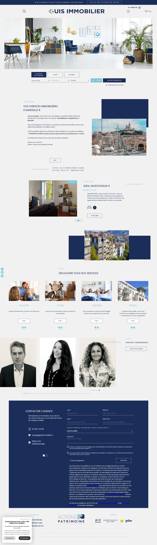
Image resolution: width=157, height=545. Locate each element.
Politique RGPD (118, 537)
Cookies (125, 536)
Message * (70, 436)
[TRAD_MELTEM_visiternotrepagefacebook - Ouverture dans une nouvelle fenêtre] (2, 269)
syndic (81, 133)
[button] (76, 220)
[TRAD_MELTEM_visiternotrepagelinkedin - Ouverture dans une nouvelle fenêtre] (2, 272)
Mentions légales (96, 537)
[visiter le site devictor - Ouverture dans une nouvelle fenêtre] (110, 521)
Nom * (69, 410)
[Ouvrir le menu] (128, 11)
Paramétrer (9, 538)
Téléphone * (106, 419)
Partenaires (105, 537)
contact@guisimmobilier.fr (43, 435)
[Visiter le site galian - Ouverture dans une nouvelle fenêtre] (129, 521)
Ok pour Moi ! (24, 538)
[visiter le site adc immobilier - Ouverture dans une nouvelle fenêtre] (98, 521)
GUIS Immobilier (33, 116)
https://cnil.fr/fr (92, 486)
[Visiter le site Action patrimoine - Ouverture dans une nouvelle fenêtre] (71, 524)
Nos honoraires (79, 537)
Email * (69, 419)
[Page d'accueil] (76, 11)
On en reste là (24, 519)
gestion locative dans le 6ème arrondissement (60, 133)
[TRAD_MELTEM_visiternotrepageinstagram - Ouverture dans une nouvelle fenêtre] (2, 276)
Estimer (72, 75)
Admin (111, 537)
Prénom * (105, 410)
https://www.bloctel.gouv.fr (115, 494)
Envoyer (123, 460)
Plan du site (87, 537)
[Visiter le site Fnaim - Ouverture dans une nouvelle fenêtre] (122, 521)
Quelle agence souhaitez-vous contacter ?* (88, 427)
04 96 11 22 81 (37, 429)
